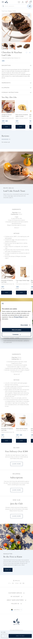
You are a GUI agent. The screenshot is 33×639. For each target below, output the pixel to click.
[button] (16, 65)
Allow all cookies (16, 329)
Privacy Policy (18, 317)
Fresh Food (4, 11)
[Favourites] (19, 2)
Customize (16, 334)
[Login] (22, 2)
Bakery (10, 11)
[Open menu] (3, 2)
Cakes (14, 11)
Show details (24, 325)
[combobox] (16, 610)
